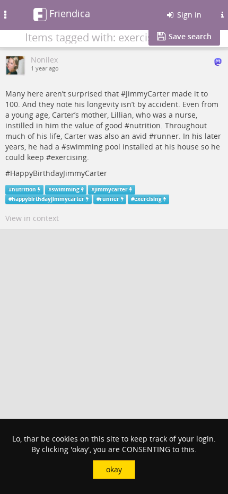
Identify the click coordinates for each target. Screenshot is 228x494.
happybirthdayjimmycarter (48, 199)
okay (114, 469)
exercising (69, 157)
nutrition (145, 125)
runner (166, 136)
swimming (84, 147)
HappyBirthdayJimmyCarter (58, 173)
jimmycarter (111, 189)
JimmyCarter (148, 94)
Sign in (188, 15)
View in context (32, 218)
